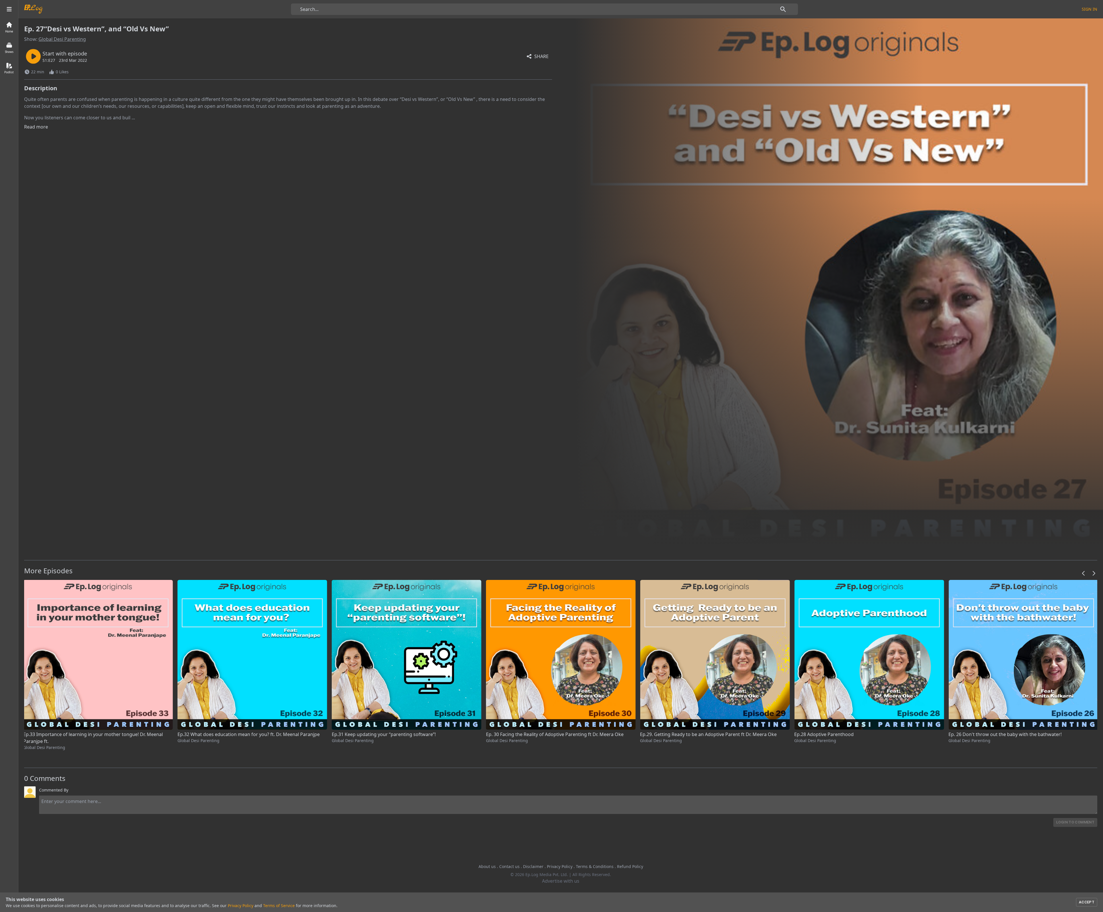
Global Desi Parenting (62, 39)
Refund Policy (630, 866)
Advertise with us (560, 881)
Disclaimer (533, 866)
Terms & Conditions (595, 866)
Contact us (509, 866)
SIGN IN (1089, 9)
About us (487, 866)
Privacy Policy (559, 866)
